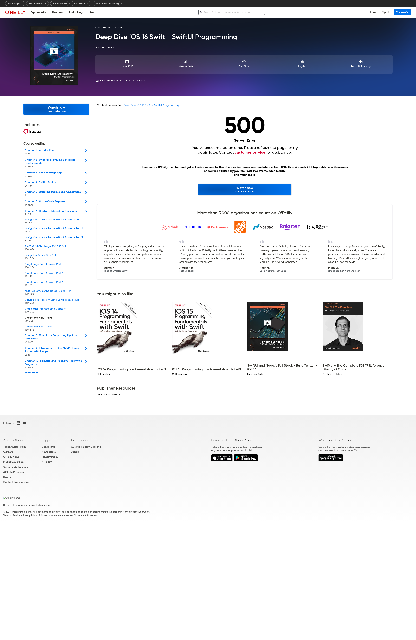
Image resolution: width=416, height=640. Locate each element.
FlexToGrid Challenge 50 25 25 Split (46, 248)
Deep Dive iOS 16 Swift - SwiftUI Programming (151, 105)
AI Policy (47, 462)
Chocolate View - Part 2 (39, 328)
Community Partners (15, 467)
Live (91, 12)
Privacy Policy (50, 457)
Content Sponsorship (16, 482)
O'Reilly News (11, 457)
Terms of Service (11, 515)
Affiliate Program (13, 472)
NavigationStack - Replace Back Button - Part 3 (54, 239)
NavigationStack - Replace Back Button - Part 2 (54, 230)
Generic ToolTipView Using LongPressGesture (52, 301)
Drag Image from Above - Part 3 (44, 284)
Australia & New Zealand (86, 446)
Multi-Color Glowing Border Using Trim (48, 292)
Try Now (401, 12)
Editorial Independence (51, 515)
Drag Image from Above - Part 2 (44, 275)
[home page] (15, 12)
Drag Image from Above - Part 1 (44, 266)
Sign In (386, 12)
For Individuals (81, 3)
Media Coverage (13, 462)
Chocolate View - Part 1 (39, 319)
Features (57, 12)
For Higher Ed (60, 3)
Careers (8, 451)
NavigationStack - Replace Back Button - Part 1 (53, 221)
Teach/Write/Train (14, 446)
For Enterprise (15, 3)
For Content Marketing (107, 3)
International (80, 440)
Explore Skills (38, 12)
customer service (250, 152)
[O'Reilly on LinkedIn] (18, 423)
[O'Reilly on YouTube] (24, 423)
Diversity (8, 477)
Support (48, 440)
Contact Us (48, 446)
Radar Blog (76, 12)
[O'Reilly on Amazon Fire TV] (330, 460)
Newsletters (49, 451)
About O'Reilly (13, 440)
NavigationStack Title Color (41, 257)
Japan (75, 451)
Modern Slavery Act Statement (81, 515)
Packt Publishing (361, 66)
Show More (31, 372)
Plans (373, 12)
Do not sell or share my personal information (26, 505)
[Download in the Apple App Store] (222, 460)
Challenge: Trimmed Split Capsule (45, 310)
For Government (37, 3)
